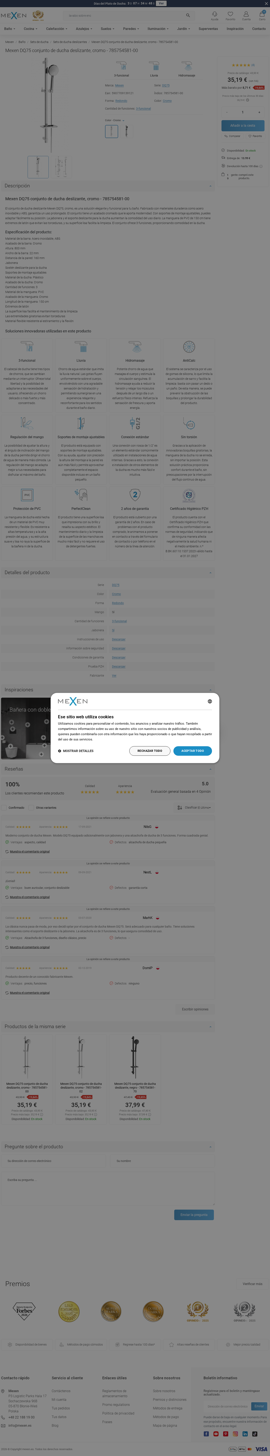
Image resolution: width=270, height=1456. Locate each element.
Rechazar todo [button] (150, 751)
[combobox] (210, 701)
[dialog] (135, 728)
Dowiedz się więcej (107, 739)
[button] (75, 751)
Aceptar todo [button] (192, 751)
